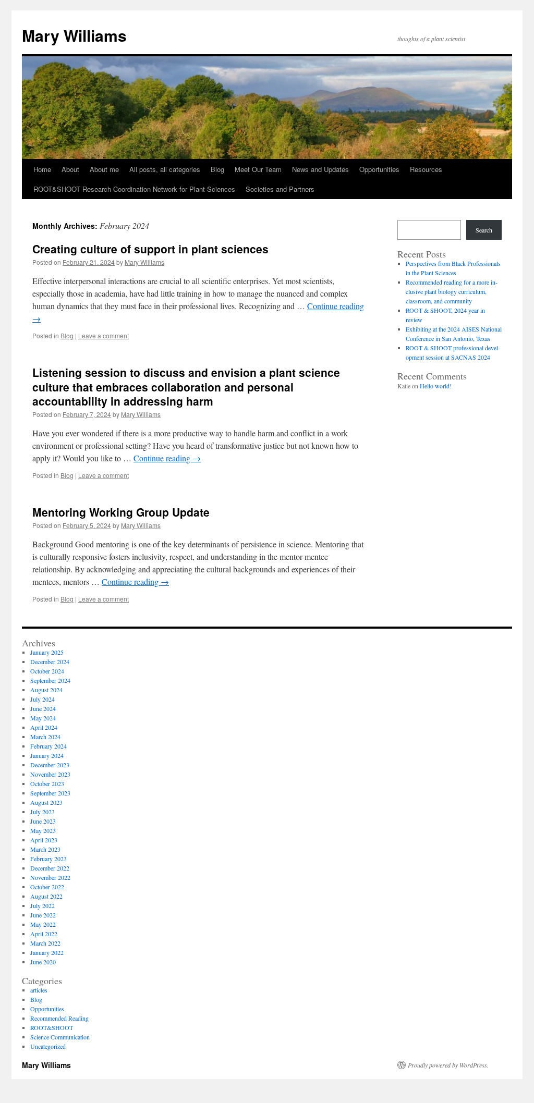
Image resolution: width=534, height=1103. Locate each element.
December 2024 (49, 661)
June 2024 (43, 708)
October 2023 (47, 783)
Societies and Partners (280, 189)
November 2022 (50, 877)
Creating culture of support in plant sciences (150, 248)
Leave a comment (103, 335)
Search (484, 230)
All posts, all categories (164, 169)
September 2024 (50, 680)
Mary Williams (74, 35)
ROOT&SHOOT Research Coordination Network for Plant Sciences (134, 189)
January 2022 (47, 952)
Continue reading (167, 457)
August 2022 (46, 896)
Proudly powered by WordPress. (448, 1065)
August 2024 (46, 689)
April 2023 (43, 840)
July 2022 (42, 905)
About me (104, 169)
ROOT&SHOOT (51, 1027)
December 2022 (49, 868)
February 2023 (48, 858)
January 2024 (47, 755)
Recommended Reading (59, 1018)
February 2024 (48, 746)
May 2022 (43, 924)
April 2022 (43, 933)
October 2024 (47, 671)
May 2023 (43, 830)
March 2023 (45, 849)
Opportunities (379, 169)
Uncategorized (48, 1046)
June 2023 (43, 821)
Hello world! (436, 386)
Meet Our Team (258, 169)
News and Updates (320, 169)
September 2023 (50, 793)
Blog (217, 169)
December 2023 (49, 765)
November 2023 (50, 774)
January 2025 (47, 652)
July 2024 (42, 699)
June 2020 (43, 962)
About (70, 169)
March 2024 (45, 736)
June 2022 (43, 915)
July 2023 (42, 811)
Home (42, 169)
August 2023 (46, 802)
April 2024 (43, 727)
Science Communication (60, 1037)
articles (38, 990)
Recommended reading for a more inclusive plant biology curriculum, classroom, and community (451, 291)
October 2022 (47, 887)
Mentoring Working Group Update (121, 512)
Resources (426, 169)
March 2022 (45, 943)
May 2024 (43, 718)
